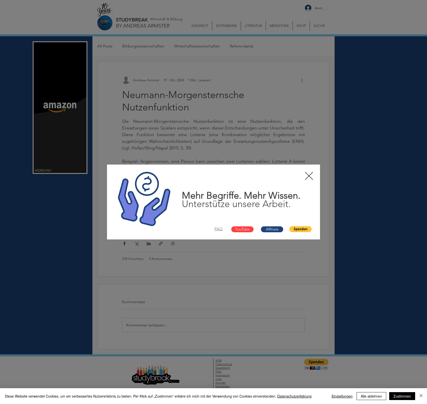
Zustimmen (402, 396)
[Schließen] (421, 396)
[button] (309, 176)
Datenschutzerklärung (294, 396)
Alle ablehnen (371, 396)
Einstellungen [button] (342, 396)
